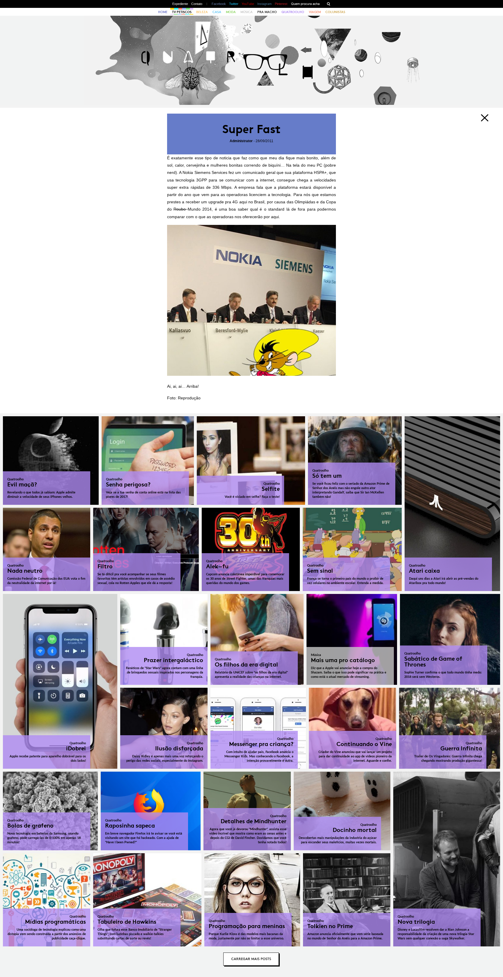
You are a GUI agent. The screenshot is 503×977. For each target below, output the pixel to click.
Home (162, 12)
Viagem (315, 12)
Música (246, 12)
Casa (216, 12)
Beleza (202, 12)
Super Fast (251, 129)
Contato (196, 4)
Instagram (264, 4)
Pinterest (281, 4)
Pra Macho (267, 12)
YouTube (248, 4)
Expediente (180, 4)
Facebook (219, 4)
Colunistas (335, 12)
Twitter (233, 4)
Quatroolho (292, 12)
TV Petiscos (182, 12)
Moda (231, 12)
